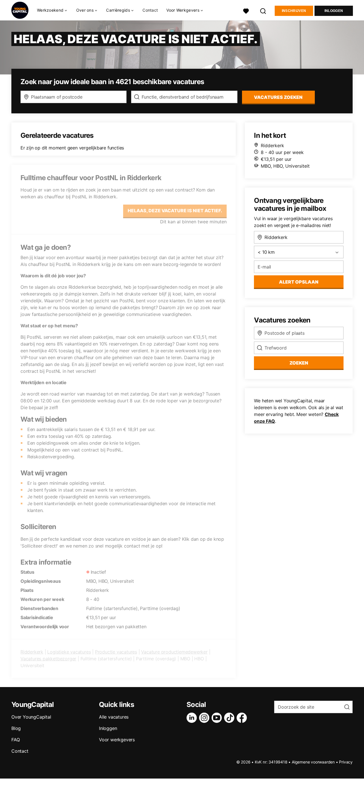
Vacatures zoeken (278, 97)
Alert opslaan (298, 282)
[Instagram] (205, 718)
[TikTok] (230, 718)
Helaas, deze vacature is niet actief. (175, 210)
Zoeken (298, 363)
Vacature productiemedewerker (174, 652)
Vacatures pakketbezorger (48, 658)
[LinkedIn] (193, 718)
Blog (16, 728)
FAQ (15, 739)
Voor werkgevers (117, 739)
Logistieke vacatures (69, 652)
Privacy (346, 762)
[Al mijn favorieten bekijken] (246, 10)
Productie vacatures (116, 652)
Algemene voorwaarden (313, 762)
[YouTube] (218, 718)
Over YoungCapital (31, 717)
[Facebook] (243, 718)
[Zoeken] (263, 10)
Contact (150, 10)
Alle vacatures (114, 717)
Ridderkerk (31, 652)
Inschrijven (294, 11)
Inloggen (333, 11)
